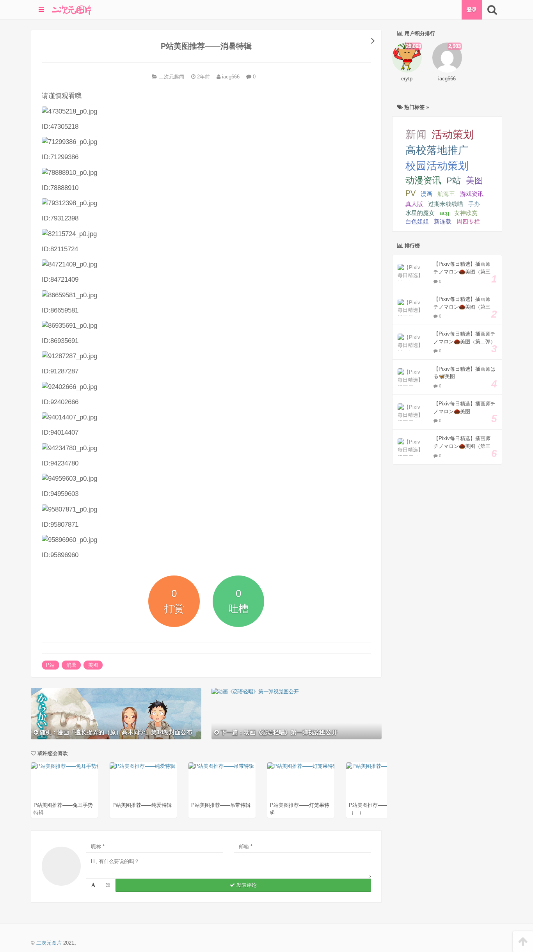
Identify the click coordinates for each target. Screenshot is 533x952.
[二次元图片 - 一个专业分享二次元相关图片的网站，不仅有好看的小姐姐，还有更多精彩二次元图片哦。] (71, 10)
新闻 (415, 134)
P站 (50, 665)
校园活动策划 (437, 166)
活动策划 (453, 134)
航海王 (446, 193)
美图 (93, 665)
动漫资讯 (423, 180)
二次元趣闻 (171, 77)
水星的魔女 (420, 213)
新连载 (442, 221)
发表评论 (246, 885)
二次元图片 (49, 943)
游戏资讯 (471, 193)
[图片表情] (108, 885)
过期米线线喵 (445, 204)
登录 (472, 9)
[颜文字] (93, 885)
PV (410, 193)
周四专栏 (468, 221)
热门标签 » (416, 107)
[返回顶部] (523, 941)
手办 (474, 204)
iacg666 (230, 77)
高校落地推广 (437, 150)
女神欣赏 (466, 213)
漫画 (426, 193)
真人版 (414, 204)
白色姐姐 (417, 221)
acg (444, 213)
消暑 (71, 665)
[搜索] (492, 10)
